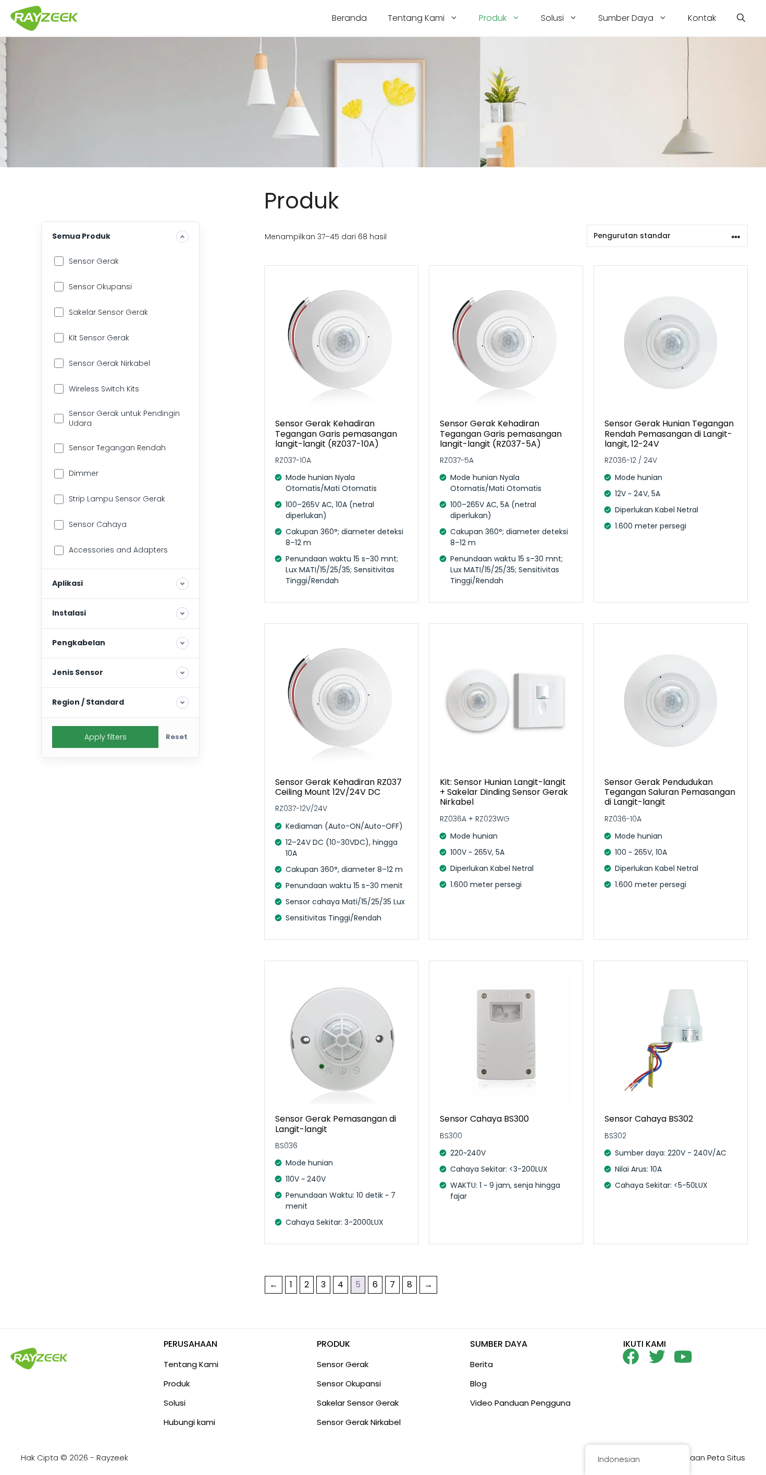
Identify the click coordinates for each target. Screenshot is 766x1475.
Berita (481, 1364)
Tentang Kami (416, 18)
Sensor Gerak (342, 1364)
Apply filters (105, 737)
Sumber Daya (625, 18)
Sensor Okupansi (349, 1383)
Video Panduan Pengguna (520, 1402)
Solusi (552, 18)
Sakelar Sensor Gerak (358, 1402)
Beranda (349, 18)
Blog (478, 1383)
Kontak (702, 18)
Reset (177, 737)
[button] (741, 18)
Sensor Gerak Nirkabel (359, 1422)
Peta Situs (726, 1457)
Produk (492, 18)
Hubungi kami (189, 1422)
